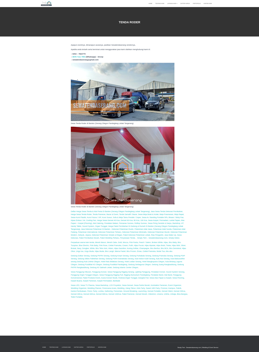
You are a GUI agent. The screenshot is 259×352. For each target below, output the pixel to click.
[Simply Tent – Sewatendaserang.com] (46, 3)
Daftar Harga (185, 3)
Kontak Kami (208, 3)
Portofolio (197, 3)
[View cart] (215, 3)
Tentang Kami (159, 3)
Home (150, 3)
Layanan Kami (171, 3)
